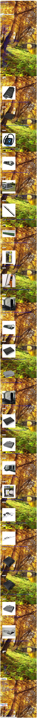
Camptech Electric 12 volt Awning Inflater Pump (11, 148)
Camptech (5, 666)
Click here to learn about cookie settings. (8, 715)
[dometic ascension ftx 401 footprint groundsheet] (8, 357)
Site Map (3, 681)
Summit (5, 670)
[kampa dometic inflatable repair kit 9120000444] (8, 497)
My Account (4, 18)
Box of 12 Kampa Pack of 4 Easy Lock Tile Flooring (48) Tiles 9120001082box (16, 125)
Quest (5, 669)
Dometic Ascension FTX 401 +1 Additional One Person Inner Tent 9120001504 (16, 312)
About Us (3, 686)
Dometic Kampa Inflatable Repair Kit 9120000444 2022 (12, 499)
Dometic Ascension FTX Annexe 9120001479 (10, 476)
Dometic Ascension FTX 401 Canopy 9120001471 (11, 336)
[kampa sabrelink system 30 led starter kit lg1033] (8, 521)
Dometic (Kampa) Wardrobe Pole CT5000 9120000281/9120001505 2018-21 (16, 289)
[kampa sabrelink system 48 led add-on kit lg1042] (8, 544)
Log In (3, 20)
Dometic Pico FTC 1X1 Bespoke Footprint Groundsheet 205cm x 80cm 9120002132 (17, 570)
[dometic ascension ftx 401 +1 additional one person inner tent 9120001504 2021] (8, 310)
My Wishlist (4, 19)
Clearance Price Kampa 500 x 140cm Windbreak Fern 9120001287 (14, 242)
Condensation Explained (5, 690)
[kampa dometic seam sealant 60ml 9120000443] (8, 263)
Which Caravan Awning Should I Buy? (7, 689)
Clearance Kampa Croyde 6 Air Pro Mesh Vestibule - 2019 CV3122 (14, 195)
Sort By (1, 77)
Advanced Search (4, 683)
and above (6, 673)
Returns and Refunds (5, 684)
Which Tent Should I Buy (6, 688)
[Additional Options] (3, 680)
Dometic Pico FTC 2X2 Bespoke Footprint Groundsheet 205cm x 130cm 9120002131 (18, 594)
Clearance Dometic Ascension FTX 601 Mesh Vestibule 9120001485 (14, 172)
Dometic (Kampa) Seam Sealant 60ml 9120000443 (11, 265)
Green (5, 664)
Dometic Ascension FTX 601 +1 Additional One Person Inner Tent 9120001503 (16, 405)
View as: (1, 79)
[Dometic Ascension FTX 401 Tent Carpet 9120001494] (8, 380)
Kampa (5, 667)
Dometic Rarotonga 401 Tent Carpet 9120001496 (11, 616)
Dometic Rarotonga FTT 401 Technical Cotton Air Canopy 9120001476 (15, 640)
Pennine (5, 668)
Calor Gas (3, 691)
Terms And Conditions (5, 687)
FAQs (3, 682)
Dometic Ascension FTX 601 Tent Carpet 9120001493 (12, 453)
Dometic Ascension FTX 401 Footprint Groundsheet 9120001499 (14, 359)
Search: (1, 12)
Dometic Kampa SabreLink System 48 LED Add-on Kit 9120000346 (15, 546)
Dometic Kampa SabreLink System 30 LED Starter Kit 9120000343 (14, 522)
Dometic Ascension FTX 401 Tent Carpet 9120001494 (12, 382)
